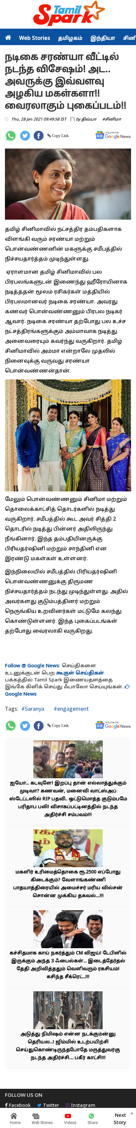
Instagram (82, 1106)
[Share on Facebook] (39, 136)
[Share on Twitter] (25, 136)
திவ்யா (88, 119)
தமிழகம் (70, 38)
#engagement (70, 708)
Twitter (50, 1106)
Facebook (19, 1106)
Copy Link (60, 136)
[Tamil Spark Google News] (113, 135)
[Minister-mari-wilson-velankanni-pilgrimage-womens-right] (68, 849)
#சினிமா (111, 119)
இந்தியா (102, 38)
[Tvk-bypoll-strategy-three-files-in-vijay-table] (68, 930)
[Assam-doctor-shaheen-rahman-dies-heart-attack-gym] (68, 1011)
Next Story (120, 1119)
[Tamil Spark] (68, 15)
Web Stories (34, 38)
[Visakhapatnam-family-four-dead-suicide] (68, 760)
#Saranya (32, 708)
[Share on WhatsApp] (11, 136)
